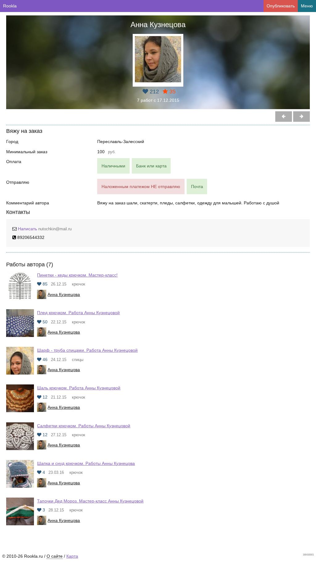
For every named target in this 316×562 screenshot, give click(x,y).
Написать (27, 228)
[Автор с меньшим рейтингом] (301, 116)
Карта (72, 556)
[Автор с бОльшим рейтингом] (283, 116)
